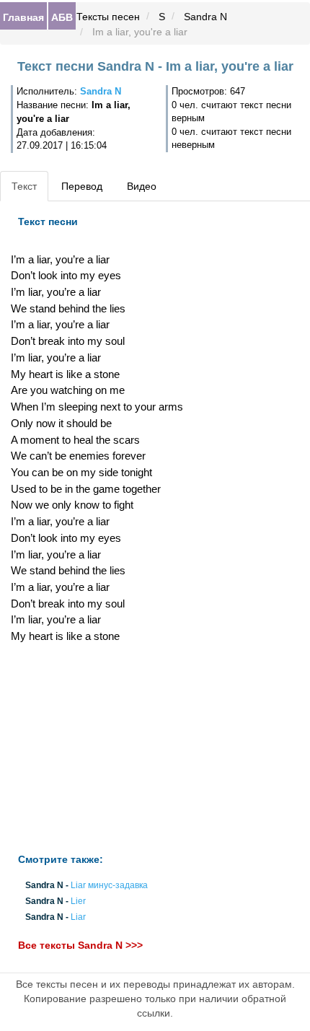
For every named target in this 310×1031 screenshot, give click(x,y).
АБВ (62, 16)
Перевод (81, 186)
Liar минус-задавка (109, 885)
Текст (24, 186)
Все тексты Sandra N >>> (80, 945)
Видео (141, 186)
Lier (78, 902)
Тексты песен (108, 16)
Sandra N (205, 16)
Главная (23, 16)
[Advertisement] (103, 749)
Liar (78, 918)
